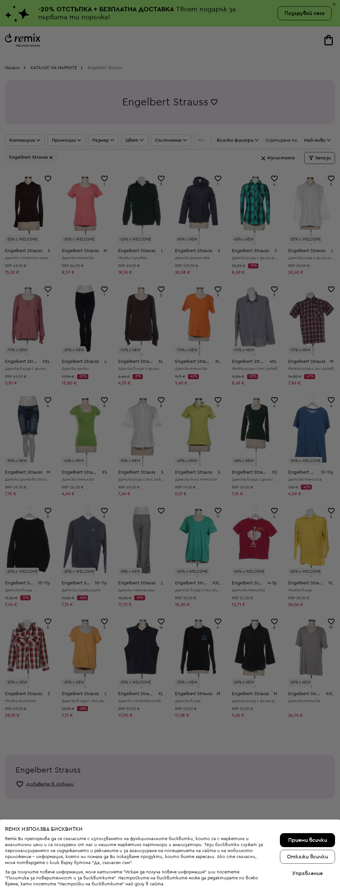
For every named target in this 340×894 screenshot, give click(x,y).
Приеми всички (307, 840)
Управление (307, 873)
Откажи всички (307, 856)
